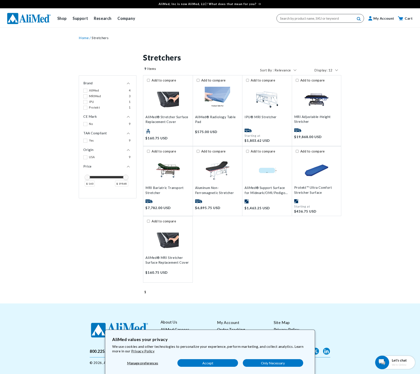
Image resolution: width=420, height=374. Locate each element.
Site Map (282, 322)
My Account (228, 322)
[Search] (359, 19)
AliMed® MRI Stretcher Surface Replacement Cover (167, 260)
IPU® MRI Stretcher (261, 117)
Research (103, 18)
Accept (207, 363)
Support (80, 18)
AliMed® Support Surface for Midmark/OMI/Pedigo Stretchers (265, 190)
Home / (85, 38)
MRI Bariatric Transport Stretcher (164, 190)
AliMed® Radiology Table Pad (215, 119)
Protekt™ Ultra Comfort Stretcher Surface (313, 189)
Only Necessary (273, 363)
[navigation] (107, 137)
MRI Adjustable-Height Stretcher (312, 119)
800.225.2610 (102, 351)
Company (126, 18)
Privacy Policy (142, 351)
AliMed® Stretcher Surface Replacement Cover (166, 119)
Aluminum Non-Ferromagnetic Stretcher (214, 190)
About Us (169, 322)
